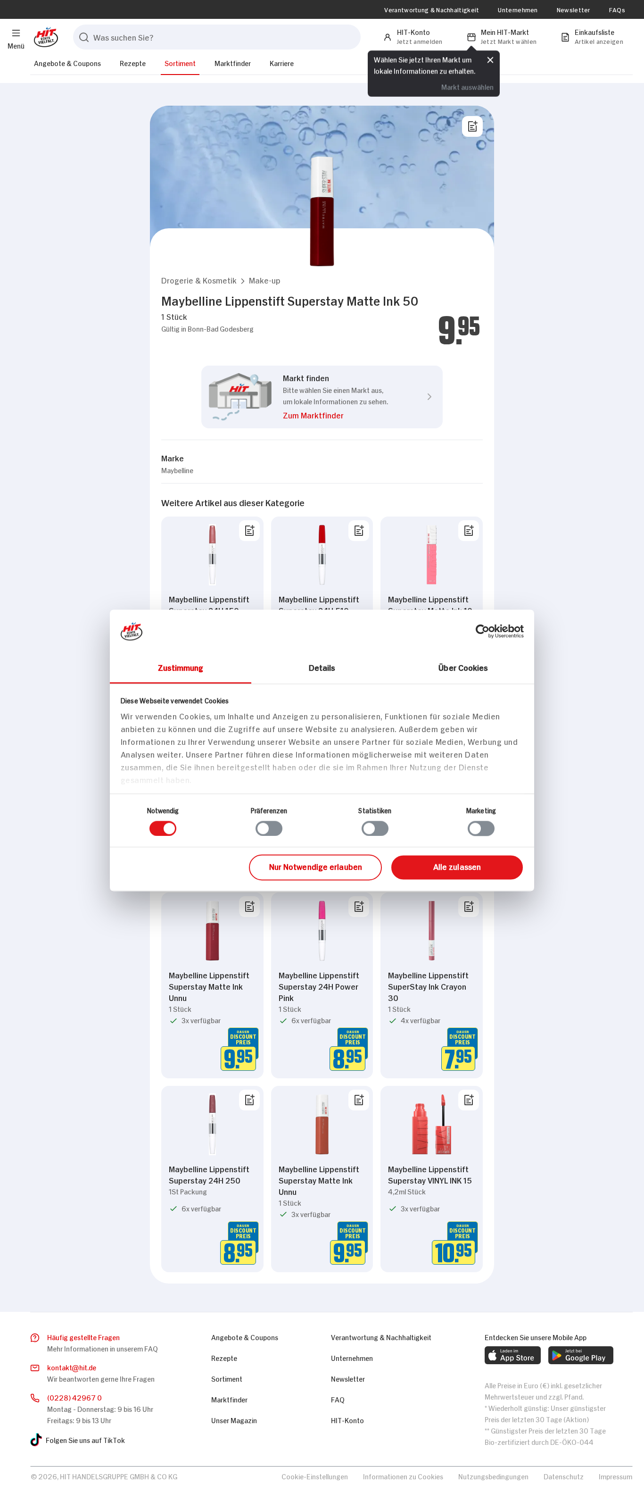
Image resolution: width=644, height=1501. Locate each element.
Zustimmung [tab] (181, 667)
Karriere (282, 62)
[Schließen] (490, 59)
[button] (199, 280)
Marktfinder (233, 62)
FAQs (617, 9)
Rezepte (133, 62)
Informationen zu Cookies (403, 1475)
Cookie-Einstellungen (314, 1475)
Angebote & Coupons (67, 62)
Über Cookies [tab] (463, 667)
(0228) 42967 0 (74, 1397)
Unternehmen (517, 9)
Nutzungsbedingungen (493, 1475)
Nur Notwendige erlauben (315, 866)
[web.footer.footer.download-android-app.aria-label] (580, 1355)
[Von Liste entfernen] (249, 530)
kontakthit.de (71, 1366)
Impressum (615, 1475)
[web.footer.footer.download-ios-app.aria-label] (513, 1355)
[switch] (269, 828)
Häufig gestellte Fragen (83, 1336)
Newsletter (573, 9)
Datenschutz (564, 1475)
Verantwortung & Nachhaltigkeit (431, 9)
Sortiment (180, 62)
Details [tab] (322, 667)
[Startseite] (44, 37)
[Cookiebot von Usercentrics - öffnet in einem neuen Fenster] (482, 631)
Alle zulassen (457, 866)
